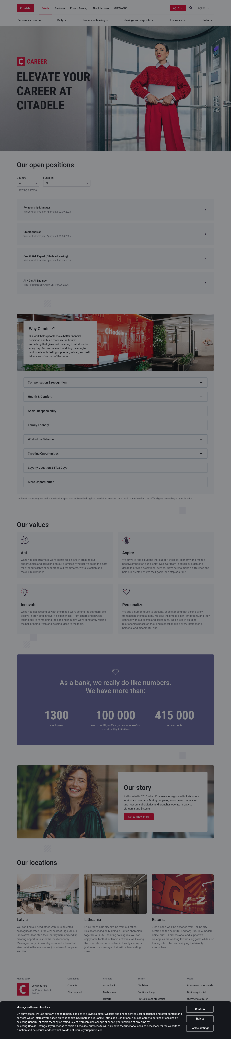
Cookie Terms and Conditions (113, 1018)
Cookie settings (200, 1028)
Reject (200, 1018)
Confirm (200, 1009)
